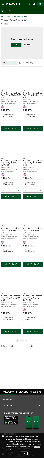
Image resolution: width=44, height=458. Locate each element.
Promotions (5, 16)
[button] (30, 20)
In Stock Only (28, 63)
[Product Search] (29, 3)
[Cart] (40, 4)
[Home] (13, 3)
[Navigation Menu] (3, 3)
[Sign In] (34, 3)
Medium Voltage (20, 16)
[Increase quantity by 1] (19, 123)
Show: (33, 344)
